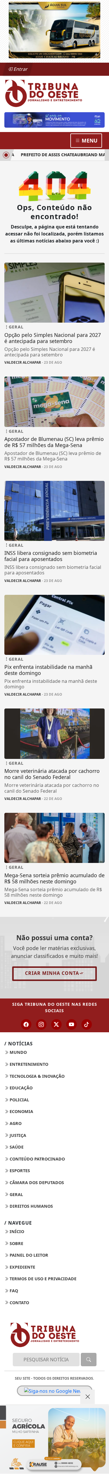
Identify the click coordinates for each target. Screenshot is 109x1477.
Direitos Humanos (30, 1206)
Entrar (20, 69)
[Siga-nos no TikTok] (86, 1024)
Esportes (19, 1170)
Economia (20, 1111)
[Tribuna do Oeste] (54, 92)
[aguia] (54, 29)
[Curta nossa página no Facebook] (26, 1024)
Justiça (17, 1135)
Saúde (16, 1147)
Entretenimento (28, 1064)
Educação (20, 1088)
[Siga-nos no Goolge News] (54, 1390)
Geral (15, 1194)
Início (16, 1231)
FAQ (13, 1290)
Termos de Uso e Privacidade (42, 1278)
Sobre (15, 1243)
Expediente (21, 1267)
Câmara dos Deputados (36, 1182)
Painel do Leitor (28, 1255)
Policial (18, 1100)
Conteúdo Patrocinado (36, 1159)
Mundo (17, 1052)
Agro (15, 1123)
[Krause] (54, 1440)
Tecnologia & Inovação (36, 1076)
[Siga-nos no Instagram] (41, 1024)
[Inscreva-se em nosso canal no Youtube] (71, 1024)
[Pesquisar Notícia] (89, 1359)
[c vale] (54, 120)
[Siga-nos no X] (56, 1024)
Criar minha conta (52, 973)
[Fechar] (87, 1397)
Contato (18, 1302)
